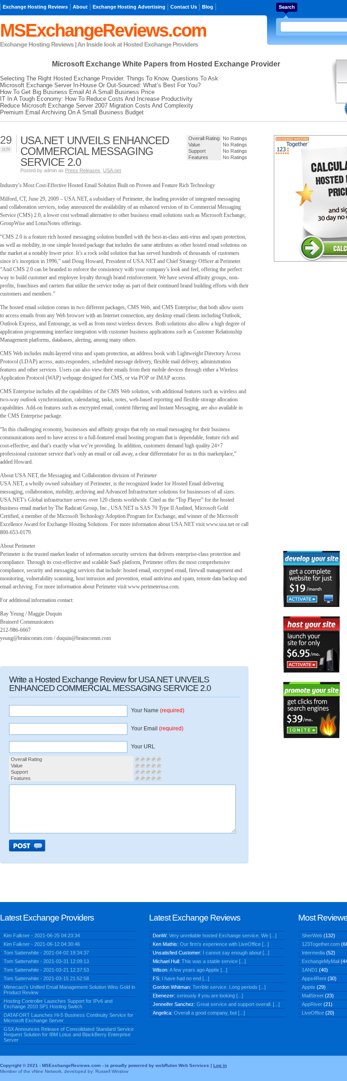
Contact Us (183, 6)
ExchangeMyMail (320, 961)
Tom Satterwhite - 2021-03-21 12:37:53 (46, 970)
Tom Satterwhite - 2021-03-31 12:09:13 (46, 961)
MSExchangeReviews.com (103, 30)
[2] (142, 759)
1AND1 (310, 970)
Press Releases (82, 170)
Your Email (157, 728)
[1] (137, 759)
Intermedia (313, 952)
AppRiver (312, 1004)
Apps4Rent (314, 978)
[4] (153, 759)
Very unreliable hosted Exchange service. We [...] (223, 935)
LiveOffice (313, 1012)
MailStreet (313, 995)
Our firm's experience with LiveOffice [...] (224, 944)
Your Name (157, 710)
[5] (159, 759)
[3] (148, 759)
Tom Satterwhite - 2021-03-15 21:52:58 (46, 978)
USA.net (112, 170)
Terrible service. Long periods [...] (229, 987)
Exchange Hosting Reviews (35, 6)
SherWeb (312, 935)
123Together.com (321, 944)
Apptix (308, 987)
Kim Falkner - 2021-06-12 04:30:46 (42, 944)
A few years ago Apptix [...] (198, 970)
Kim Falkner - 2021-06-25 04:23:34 (42, 935)
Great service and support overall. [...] (238, 1004)
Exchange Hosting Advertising (129, 6)
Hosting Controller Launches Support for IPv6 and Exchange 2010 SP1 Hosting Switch (58, 1003)
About (80, 6)
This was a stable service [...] (214, 961)
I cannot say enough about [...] (236, 952)
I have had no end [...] (185, 978)
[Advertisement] (311, 406)
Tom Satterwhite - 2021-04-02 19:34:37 (46, 952)
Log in (220, 1065)
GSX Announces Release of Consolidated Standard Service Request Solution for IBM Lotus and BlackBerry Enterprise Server (69, 1034)
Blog (207, 6)
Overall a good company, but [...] (209, 1012)
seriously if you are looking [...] (210, 995)
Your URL (143, 746)
